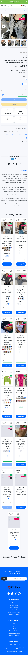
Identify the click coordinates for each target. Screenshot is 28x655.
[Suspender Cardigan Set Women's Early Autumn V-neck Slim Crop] (7, 479)
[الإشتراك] (4, 596)
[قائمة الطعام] (2, 6)
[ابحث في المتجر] (5, 6)
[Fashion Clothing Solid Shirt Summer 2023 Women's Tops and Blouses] (14, 529)
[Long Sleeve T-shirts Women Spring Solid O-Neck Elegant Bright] (21, 279)
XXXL (14, 556)
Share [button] (23, 142)
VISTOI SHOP (24, 220)
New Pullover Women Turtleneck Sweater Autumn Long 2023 (7, 340)
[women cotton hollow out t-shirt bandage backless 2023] (21, 228)
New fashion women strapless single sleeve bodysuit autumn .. (21, 492)
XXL (17, 556)
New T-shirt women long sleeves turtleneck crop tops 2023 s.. (7, 291)
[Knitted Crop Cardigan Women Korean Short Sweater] (7, 380)
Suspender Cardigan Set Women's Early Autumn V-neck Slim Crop (7, 493)
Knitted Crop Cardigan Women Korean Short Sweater (7, 393)
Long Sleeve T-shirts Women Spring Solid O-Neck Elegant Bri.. (21, 291)
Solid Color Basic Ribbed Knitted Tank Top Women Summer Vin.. (21, 340)
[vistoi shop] (24, 6)
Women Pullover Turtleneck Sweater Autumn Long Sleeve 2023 (7, 241)
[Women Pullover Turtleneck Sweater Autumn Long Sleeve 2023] (7, 228)
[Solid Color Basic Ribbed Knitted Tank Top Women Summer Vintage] (21, 327)
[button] (26, 1)
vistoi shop (23, 55)
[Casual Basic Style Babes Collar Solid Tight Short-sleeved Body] (7, 431)
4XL (11, 556)
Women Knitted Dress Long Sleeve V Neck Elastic (21, 392)
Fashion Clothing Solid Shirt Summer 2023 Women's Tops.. (14, 542)
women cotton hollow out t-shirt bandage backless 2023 (21, 241)
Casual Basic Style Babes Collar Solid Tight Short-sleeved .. (7, 444)
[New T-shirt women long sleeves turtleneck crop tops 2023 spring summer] (7, 279)
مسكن (25, 10)
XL (17, 303)
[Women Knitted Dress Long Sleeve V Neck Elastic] (21, 380)
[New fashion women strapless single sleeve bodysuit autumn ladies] (21, 479)
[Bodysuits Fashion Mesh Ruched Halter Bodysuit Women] (21, 431)
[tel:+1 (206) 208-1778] (8, 6)
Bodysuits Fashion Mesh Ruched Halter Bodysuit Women (21, 444)
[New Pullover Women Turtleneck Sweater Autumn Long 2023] (7, 327)
